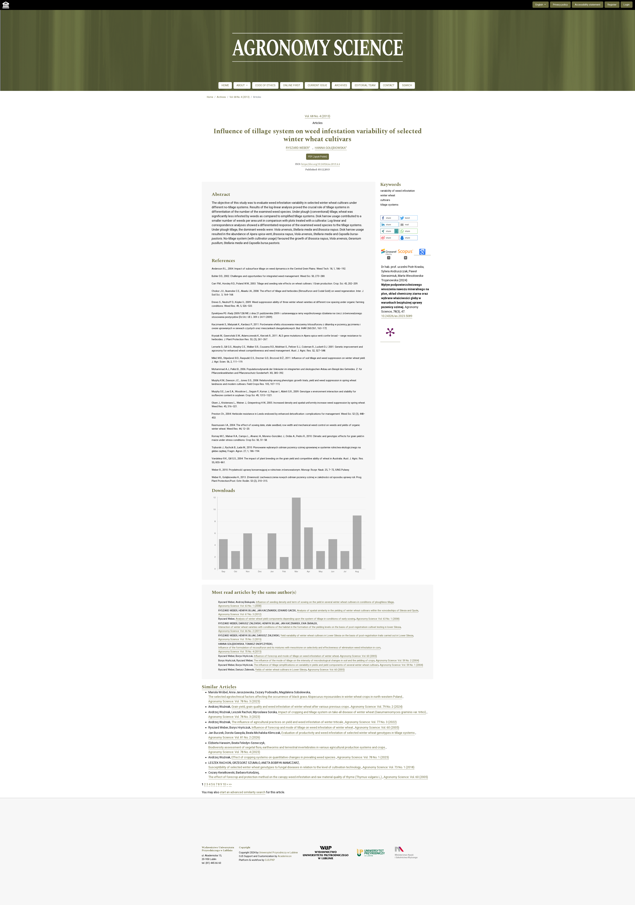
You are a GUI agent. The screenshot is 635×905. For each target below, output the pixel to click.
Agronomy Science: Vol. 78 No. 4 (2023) (234, 752)
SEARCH (407, 85)
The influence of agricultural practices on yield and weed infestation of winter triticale (287, 722)
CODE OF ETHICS (265, 85)
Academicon (285, 856)
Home (210, 97)
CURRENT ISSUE (317, 85)
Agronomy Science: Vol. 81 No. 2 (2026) (234, 737)
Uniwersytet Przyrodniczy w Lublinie (278, 852)
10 (224, 784)
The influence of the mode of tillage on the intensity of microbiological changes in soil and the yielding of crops (314, 660)
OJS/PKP (270, 859)
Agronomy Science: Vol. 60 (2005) (358, 656)
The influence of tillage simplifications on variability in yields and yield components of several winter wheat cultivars (316, 664)
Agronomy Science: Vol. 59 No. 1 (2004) (401, 664)
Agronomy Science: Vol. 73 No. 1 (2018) (388, 767)
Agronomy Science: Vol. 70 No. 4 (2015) (239, 651)
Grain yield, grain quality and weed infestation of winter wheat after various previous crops (290, 706)
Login (627, 4)
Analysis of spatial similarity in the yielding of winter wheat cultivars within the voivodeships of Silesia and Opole (357, 610)
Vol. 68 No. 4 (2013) (240, 97)
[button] (389, 217)
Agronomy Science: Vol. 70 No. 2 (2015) (239, 639)
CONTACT (388, 85)
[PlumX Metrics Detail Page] (390, 332)
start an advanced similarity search (242, 792)
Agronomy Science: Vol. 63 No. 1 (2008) (239, 605)
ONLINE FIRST (291, 85)
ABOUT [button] (240, 85)
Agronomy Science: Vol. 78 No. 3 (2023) (234, 701)
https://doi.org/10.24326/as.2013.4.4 (320, 164)
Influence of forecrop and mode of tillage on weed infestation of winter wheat (296, 656)
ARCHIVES (341, 85)
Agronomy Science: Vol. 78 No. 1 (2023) (363, 757)
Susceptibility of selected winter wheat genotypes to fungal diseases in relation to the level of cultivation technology (284, 767)
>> (230, 784)
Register (612, 4)
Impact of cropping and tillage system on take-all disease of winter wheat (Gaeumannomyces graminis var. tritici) (352, 712)
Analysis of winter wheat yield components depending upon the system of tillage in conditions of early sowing (295, 618)
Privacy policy (560, 4)
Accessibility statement (587, 4)
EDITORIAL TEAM (365, 85)
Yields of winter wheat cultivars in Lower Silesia (281, 669)
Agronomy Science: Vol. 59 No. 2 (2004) (397, 660)
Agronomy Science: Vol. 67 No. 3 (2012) (239, 614)
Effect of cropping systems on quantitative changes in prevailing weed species (283, 757)
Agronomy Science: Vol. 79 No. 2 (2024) (376, 706)
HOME (225, 85)
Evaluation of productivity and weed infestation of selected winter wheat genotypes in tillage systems (348, 732)
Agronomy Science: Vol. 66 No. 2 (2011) (239, 631)
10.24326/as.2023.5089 (396, 316)
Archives (221, 97)
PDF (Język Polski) (317, 156)
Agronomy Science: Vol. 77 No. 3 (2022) (371, 722)
